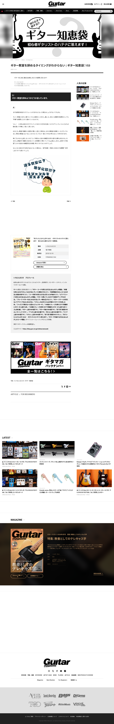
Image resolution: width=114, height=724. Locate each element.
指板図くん (74, 680)
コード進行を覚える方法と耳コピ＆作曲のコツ (43, 294)
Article (23, 59)
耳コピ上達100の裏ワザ (53, 312)
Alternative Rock (7, 466)
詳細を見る (40, 267)
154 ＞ (69, 201)
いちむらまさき (19, 381)
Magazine (18, 520)
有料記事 (30, 10)
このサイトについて (63, 716)
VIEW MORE (98, 574)
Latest (7, 438)
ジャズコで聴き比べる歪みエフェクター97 (30, 304)
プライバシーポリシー (40, 716)
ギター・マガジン (15, 59)
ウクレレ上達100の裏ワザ (35, 314)
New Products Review (88, 10)
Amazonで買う (41, 263)
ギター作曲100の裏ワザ (47, 309)
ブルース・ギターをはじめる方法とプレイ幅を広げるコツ (34, 299)
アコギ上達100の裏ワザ (36, 312)
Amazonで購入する (19, 576)
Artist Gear (59, 10)
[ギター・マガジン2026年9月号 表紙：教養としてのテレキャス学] (27, 571)
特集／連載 (39, 10)
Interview (49, 10)
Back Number (51, 680)
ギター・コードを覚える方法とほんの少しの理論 (47, 289)
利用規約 (72, 716)
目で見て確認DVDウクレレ (53, 314)
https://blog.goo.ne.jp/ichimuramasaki (35, 329)
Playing (60, 675)
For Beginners (29, 59)
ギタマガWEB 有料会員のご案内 (15, 10)
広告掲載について (52, 716)
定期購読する (35, 576)
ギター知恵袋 (29, 381)
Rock (14, 466)
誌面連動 (75, 10)
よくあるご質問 (29, 716)
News (67, 10)
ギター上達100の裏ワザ (30, 309)
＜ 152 (13, 201)
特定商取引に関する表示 (82, 716)
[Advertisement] (41, 219)
